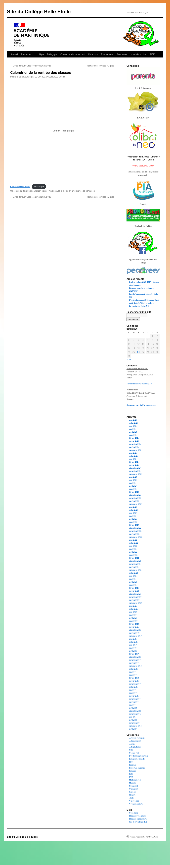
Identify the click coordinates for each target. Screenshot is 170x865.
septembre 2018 (135, 665)
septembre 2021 (135, 569)
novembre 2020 (135, 596)
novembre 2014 (135, 722)
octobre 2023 (134, 500)
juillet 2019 (133, 641)
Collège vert (134, 752)
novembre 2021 (135, 563)
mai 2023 (132, 515)
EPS (131, 761)
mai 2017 (132, 689)
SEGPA (132, 794)
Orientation (133, 788)
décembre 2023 (135, 494)
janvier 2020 (134, 626)
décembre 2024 (135, 467)
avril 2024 (133, 485)
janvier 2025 (134, 464)
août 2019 (133, 638)
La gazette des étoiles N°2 (139, 305)
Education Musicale (137, 758)
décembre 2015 (135, 710)
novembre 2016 (135, 698)
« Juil (129, 359)
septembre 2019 (135, 635)
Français (132, 764)
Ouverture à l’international (72, 54)
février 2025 (134, 461)
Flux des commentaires (138, 818)
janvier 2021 (134, 590)
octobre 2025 (134, 446)
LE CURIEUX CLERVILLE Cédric (50, 76)
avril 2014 (133, 728)
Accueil (14, 54)
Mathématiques (135, 779)
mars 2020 (133, 620)
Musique (132, 782)
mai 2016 (132, 704)
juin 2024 (133, 479)
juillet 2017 (133, 686)
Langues (132, 770)
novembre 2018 (135, 659)
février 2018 (134, 677)
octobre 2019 (134, 632)
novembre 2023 (135, 497)
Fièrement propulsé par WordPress (144, 836)
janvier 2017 (134, 695)
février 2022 (134, 557)
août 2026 (133, 419)
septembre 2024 (135, 473)
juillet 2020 (133, 608)
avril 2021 (133, 581)
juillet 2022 (133, 542)
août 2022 (133, 539)
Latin (131, 773)
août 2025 (133, 452)
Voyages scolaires (136, 803)
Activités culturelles (137, 737)
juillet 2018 (133, 668)
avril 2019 (133, 650)
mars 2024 (133, 488)
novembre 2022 (135, 530)
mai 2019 (132, 647)
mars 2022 (133, 554)
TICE (152, 54)
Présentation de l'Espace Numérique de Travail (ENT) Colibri (143, 158)
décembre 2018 (135, 656)
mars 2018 (133, 674)
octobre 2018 (134, 662)
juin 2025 (133, 458)
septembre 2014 (135, 725)
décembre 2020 (135, 593)
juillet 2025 (133, 455)
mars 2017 (133, 692)
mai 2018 (132, 671)
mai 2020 (132, 614)
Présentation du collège (32, 54)
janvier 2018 (134, 680)
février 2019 (134, 653)
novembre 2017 (135, 683)
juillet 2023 (133, 509)
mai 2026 (132, 428)
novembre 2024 (135, 470)
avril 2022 (133, 551)
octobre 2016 (134, 701)
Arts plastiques (135, 746)
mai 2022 (132, 548)
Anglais (132, 743)
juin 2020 (133, 611)
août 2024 (133, 476)
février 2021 (134, 587)
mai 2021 (132, 578)
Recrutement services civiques (101, 65)
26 (138, 351)
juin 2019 (133, 644)
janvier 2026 (134, 440)
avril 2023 (133, 518)
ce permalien (89, 190)
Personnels (122, 54)
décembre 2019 (135, 629)
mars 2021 (133, 584)
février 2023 (134, 524)
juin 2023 (133, 512)
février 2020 (134, 623)
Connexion (133, 812)
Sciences (132, 791)
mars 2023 (133, 521)
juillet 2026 (133, 422)
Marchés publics (138, 54)
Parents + (93, 54)
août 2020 (133, 605)
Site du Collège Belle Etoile (39, 11)
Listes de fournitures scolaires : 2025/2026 (30, 65)
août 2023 (133, 506)
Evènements (107, 54)
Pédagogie (52, 54)
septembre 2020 (135, 602)
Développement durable (138, 755)
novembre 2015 (135, 713)
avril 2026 (133, 431)
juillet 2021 (133, 572)
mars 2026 (133, 434)
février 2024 (134, 491)
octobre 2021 (134, 566)
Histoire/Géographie (137, 767)
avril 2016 (133, 707)
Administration (135, 740)
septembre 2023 (135, 503)
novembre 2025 (135, 443)
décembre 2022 (135, 527)
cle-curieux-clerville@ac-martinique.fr (141, 404)
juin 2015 (133, 716)
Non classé (42, 190)
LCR (131, 776)
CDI (131, 749)
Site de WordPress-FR (138, 821)
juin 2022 (133, 545)
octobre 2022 (134, 533)
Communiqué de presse (20, 186)
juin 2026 (133, 425)
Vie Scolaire (134, 800)
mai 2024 (132, 482)
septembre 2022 (135, 536)
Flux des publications (137, 815)
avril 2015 (133, 719)
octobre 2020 (134, 599)
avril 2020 (133, 617)
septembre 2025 (135, 449)
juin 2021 (133, 575)
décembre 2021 (135, 560)
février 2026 (134, 437)
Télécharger (39, 186)
